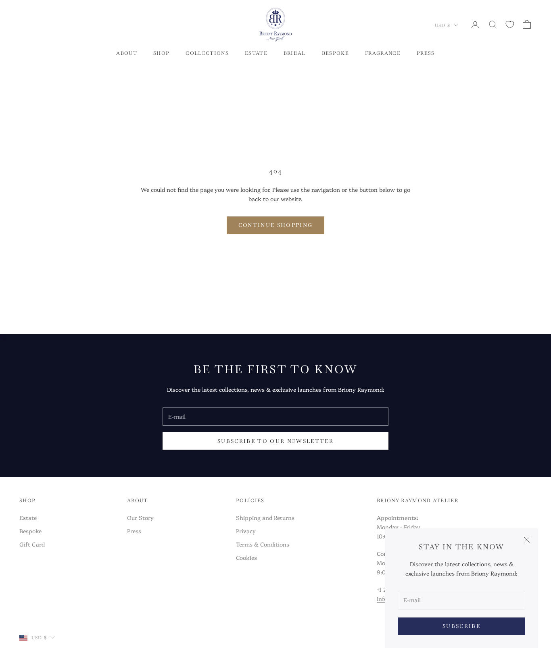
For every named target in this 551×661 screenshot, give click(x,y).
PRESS (426, 53)
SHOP (161, 53)
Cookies (246, 557)
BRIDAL (295, 53)
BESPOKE (335, 53)
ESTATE (256, 53)
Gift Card (32, 544)
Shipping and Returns (265, 517)
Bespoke (30, 531)
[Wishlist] (510, 25)
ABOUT (126, 53)
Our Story (140, 517)
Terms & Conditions (262, 544)
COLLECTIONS (207, 53)
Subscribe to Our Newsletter (275, 441)
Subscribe (461, 626)
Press (134, 531)
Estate (28, 517)
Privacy (246, 531)
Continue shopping (275, 225)
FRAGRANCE (383, 53)
